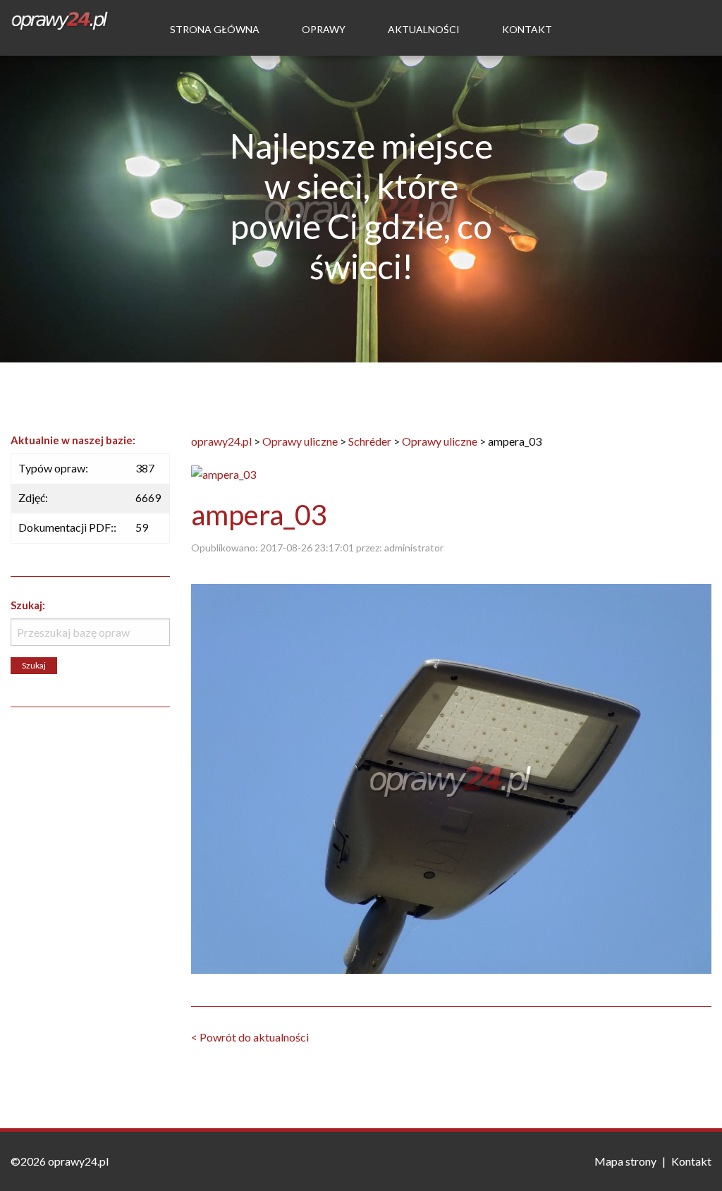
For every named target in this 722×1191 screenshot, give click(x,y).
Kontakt (527, 29)
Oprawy (323, 29)
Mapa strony (625, 1161)
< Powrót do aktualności (250, 1037)
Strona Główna (214, 29)
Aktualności (424, 29)
